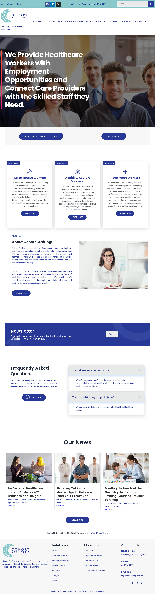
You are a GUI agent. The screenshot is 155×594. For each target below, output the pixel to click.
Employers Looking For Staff (41, 136)
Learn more (30, 213)
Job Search (114, 21)
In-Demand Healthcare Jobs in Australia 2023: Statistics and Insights (25, 492)
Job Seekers (114, 136)
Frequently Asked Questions (30, 371)
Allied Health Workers (44, 21)
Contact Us (140, 21)
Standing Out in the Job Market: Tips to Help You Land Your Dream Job (74, 492)
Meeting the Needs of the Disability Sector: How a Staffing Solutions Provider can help (124, 494)
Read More (11, 506)
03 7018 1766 (127, 565)
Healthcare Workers (95, 21)
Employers (127, 21)
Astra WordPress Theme (97, 533)
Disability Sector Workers (70, 21)
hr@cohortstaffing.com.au (132, 575)
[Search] (151, 4)
